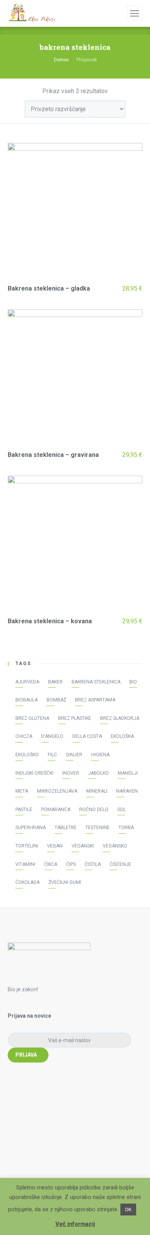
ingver (70, 773)
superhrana (30, 827)
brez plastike (74, 718)
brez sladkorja (119, 718)
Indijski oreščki (34, 773)
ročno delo (93, 809)
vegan (55, 846)
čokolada (27, 882)
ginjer (74, 754)
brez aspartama (95, 700)
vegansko (115, 846)
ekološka (122, 736)
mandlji (128, 773)
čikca (50, 864)
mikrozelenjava (57, 791)
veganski (83, 846)
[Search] (120, 13)
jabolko (98, 773)
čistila (93, 864)
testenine (97, 827)
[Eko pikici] (31, 13)
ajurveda (27, 682)
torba (126, 827)
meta (21, 791)
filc (52, 754)
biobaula (26, 700)
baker (55, 682)
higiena (100, 754)
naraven (127, 791)
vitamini (25, 864)
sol (121, 809)
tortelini (26, 846)
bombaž (56, 700)
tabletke (66, 827)
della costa (87, 736)
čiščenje (120, 864)
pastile (23, 809)
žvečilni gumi (64, 882)
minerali (96, 791)
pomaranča (55, 809)
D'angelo (52, 736)
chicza (23, 736)
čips (71, 864)
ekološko (27, 754)
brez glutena (32, 718)
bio (133, 682)
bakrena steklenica (96, 682)
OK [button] (128, 1209)
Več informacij (75, 1223)
